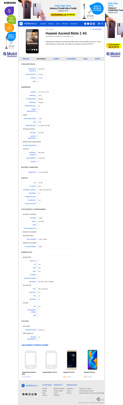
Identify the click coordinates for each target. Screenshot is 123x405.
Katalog (51, 24)
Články (56, 59)
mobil (47, 29)
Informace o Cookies (85, 388)
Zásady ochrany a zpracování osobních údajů (91, 393)
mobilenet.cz (70, 388)
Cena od (26, 376)
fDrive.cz (69, 391)
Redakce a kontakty (59, 388)
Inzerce (56, 393)
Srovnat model (97, 29)
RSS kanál (56, 395)
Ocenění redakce (58, 391)
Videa (58, 24)
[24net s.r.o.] (100, 400)
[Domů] (28, 24)
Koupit (97, 59)
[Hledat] (102, 24)
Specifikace (41, 59)
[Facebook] (85, 24)
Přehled (26, 59)
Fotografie (71, 59)
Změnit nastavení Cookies (86, 391)
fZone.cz (69, 393)
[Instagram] (94, 24)
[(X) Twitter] (88, 24)
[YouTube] (91, 24)
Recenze (43, 24)
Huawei (51, 29)
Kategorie (73, 24)
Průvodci (65, 24)
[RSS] (35, 395)
